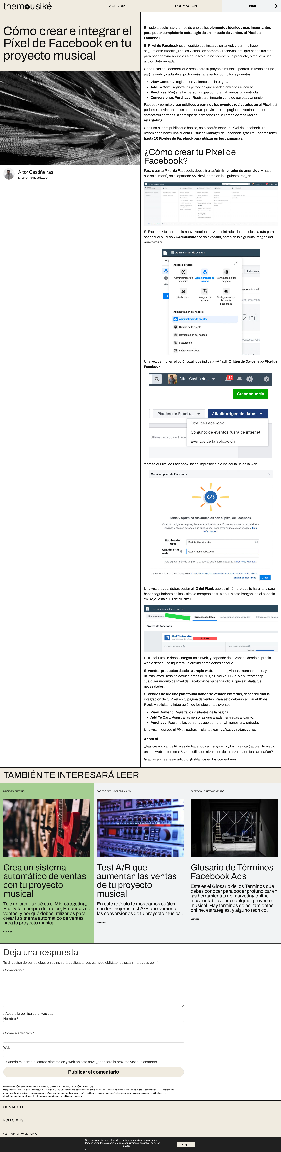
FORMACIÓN (186, 6)
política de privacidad (37, 1013)
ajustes (126, 1146)
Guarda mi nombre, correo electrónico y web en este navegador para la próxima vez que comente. (82, 1062)
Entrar (251, 6)
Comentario (13, 970)
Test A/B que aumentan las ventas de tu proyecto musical (137, 880)
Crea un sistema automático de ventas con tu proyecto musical (44, 880)
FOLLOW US (13, 1120)
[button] (140, 1107)
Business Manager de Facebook (215, 133)
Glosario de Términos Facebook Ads (232, 872)
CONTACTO (13, 1107)
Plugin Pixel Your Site (220, 676)
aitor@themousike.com (14, 1096)
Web (6, 1048)
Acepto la (29, 1013)
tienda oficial (224, 681)
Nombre (10, 1019)
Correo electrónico (18, 1033)
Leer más (7, 932)
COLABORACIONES (20, 1134)
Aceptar (186, 1144)
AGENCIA (117, 6)
